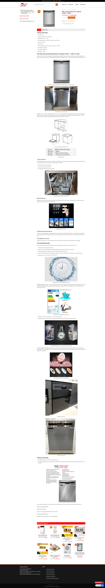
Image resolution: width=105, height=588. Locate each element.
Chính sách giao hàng (50, 572)
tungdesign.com (57, 586)
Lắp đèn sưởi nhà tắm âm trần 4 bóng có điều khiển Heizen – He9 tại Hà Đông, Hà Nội (27, 12)
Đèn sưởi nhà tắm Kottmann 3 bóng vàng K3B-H (43, 556)
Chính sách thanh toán (51, 574)
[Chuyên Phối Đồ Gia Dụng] (26, 4)
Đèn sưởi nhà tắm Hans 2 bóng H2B (79, 538)
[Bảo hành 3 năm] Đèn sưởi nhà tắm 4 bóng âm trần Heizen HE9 (55, 556)
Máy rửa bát (72, 21)
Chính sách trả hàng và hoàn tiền (53, 578)
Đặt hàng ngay (71, 17)
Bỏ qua (62, 0)
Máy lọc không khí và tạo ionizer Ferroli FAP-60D (55, 536)
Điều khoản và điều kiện (51, 576)
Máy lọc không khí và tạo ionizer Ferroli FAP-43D (42, 536)
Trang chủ (64, 4)
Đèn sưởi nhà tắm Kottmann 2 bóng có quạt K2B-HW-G (67, 538)
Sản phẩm (70, 4)
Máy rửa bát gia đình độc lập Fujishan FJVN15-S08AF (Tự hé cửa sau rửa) (80, 553)
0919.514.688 (98, 582)
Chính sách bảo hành (50, 571)
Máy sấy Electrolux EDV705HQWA (67, 556)
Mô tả (39, 29)
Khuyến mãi (82, 4)
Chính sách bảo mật (50, 569)
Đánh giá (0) (44, 29)
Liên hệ (76, 4)
